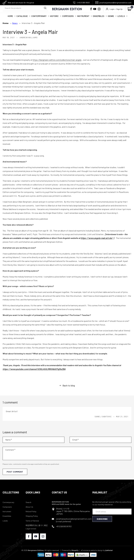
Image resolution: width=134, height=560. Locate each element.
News (15, 23)
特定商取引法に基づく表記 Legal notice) (37, 527)
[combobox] (25, 8)
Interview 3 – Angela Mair (33, 23)
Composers (7, 507)
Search (28, 502)
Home (6, 23)
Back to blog (69, 385)
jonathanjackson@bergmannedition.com (115, 2)
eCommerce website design (92, 550)
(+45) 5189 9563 (83, 2)
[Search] (45, 8)
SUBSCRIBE (102, 519)
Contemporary (8, 502)
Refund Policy (31, 511)
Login (112, 9)
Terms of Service (32, 521)
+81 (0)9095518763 (64, 526)
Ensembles (7, 516)
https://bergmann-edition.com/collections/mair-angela (57, 60)
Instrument (7, 511)
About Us (29, 507)
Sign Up (119, 9)
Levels (5, 521)
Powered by (70, 550)
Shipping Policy (32, 516)
